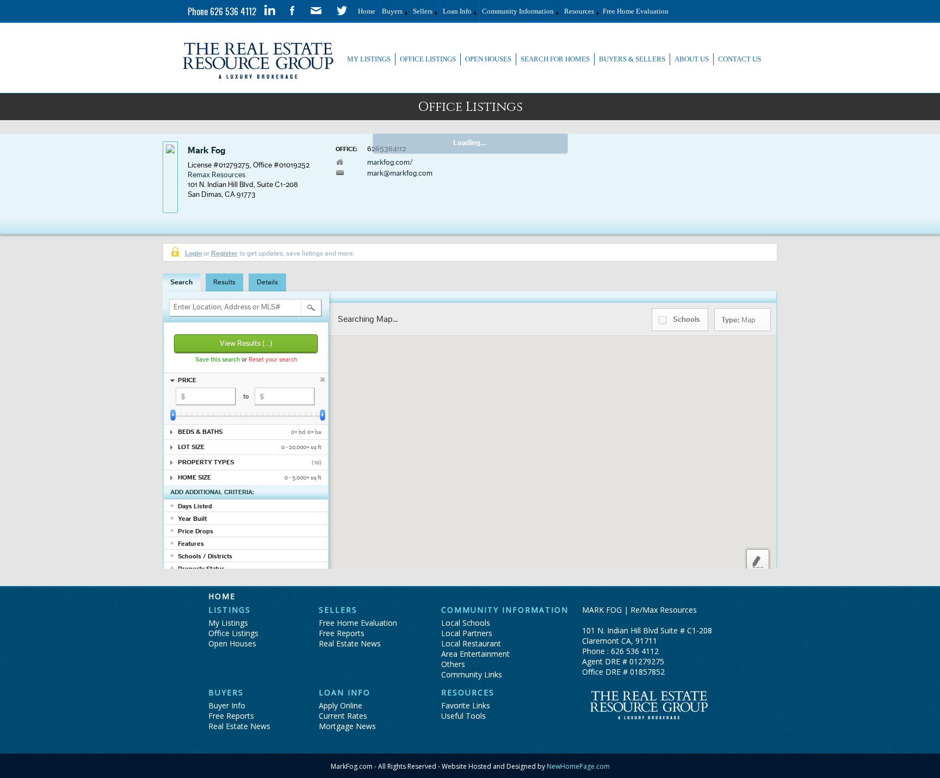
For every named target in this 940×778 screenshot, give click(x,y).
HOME (222, 596)
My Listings (228, 623)
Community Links (471, 674)
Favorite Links (465, 705)
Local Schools (465, 623)
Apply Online (340, 705)
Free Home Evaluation (358, 623)
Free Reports (341, 633)
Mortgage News (347, 726)
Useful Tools (463, 716)
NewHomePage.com (577, 766)
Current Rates (343, 716)
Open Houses (232, 643)
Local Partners (466, 633)
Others (453, 664)
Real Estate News (350, 643)
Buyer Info (226, 705)
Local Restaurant (471, 643)
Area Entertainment (475, 654)
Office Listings (233, 633)
